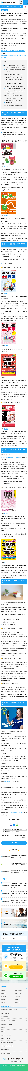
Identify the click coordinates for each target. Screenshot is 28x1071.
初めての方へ (4, 990)
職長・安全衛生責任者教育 (7, 1046)
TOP (2, 6)
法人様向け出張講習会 (6, 1053)
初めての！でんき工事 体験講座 (8, 1020)
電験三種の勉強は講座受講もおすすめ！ (13, 105)
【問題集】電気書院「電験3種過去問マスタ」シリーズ (15, 70)
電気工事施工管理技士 (6, 1038)
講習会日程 (3, 993)
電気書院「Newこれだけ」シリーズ (14, 77)
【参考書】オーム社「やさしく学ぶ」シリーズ (15, 67)
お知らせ (3, 999)
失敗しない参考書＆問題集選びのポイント (13, 96)
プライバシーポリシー (20, 1002)
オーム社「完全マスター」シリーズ (13, 83)
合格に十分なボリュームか (12, 102)
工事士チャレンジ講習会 (6, 1024)
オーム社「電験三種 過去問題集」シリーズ (15, 88)
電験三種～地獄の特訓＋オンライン (9, 1009)
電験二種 (3, 1027)
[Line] (17, 824)
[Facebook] (11, 824)
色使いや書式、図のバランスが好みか (14, 98)
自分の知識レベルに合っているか (13, 100)
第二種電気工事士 (5, 1013)
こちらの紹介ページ (8, 782)
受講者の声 (17, 996)
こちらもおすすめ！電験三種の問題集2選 (13, 86)
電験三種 (4, 10)
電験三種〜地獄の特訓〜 (6, 1035)
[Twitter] (14, 824)
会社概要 (3, 1002)
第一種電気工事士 (5, 1016)
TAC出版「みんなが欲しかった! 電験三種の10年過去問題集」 (15, 92)
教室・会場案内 (18, 990)
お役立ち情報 (9, 6)
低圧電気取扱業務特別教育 (7, 1042)
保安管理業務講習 (5, 1049)
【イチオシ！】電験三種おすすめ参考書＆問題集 (15, 65)
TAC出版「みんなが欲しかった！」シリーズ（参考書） (15, 80)
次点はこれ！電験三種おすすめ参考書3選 (13, 74)
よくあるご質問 (18, 993)
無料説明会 (3, 996)
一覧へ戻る (14, 843)
